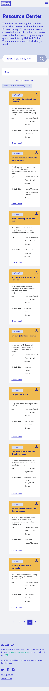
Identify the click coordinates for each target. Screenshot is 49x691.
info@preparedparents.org (21, 652)
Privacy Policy (7, 675)
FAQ (7, 655)
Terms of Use (6, 679)
